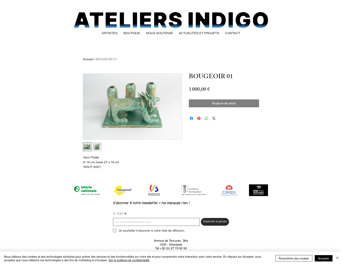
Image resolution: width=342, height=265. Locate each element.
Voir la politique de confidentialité (128, 260)
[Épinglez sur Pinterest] (199, 118)
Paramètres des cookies (294, 258)
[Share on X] (214, 118)
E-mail (120, 214)
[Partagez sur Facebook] (191, 118)
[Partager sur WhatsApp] (206, 118)
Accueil (88, 59)
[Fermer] (337, 258)
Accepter (323, 258)
